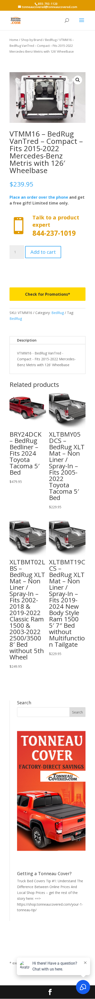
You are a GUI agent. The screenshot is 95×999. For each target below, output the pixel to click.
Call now (48, 226)
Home (14, 40)
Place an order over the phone (39, 197)
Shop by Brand (31, 40)
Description (27, 340)
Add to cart (43, 252)
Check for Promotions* (47, 294)
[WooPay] (48, 269)
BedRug (51, 40)
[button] (77, 80)
